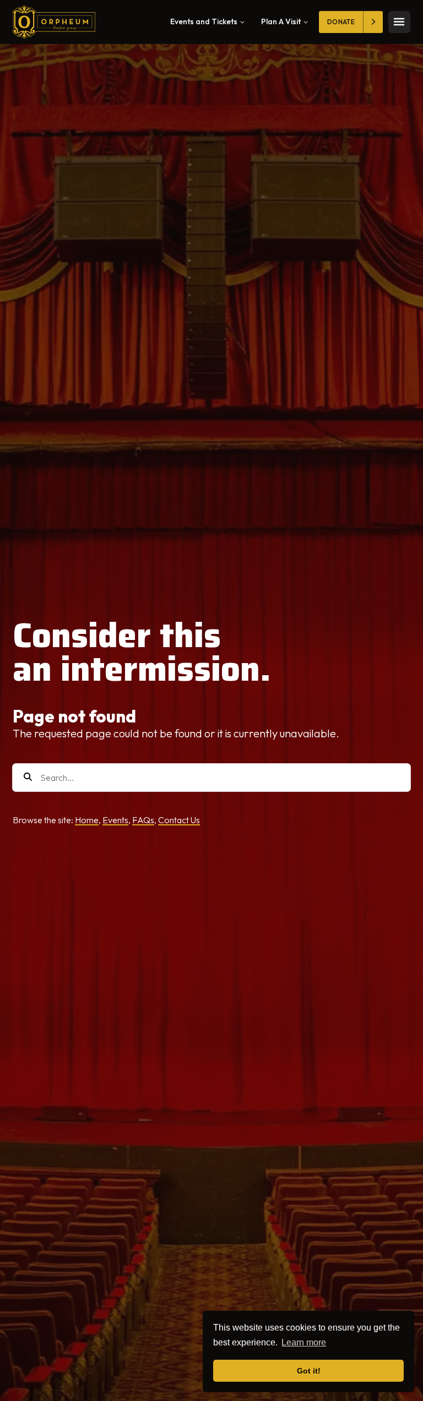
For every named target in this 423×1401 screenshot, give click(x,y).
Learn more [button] (303, 1342)
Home (87, 819)
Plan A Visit (281, 21)
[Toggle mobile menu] (399, 22)
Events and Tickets (203, 21)
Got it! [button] (309, 1370)
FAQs (143, 819)
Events (115, 819)
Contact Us (179, 819)
